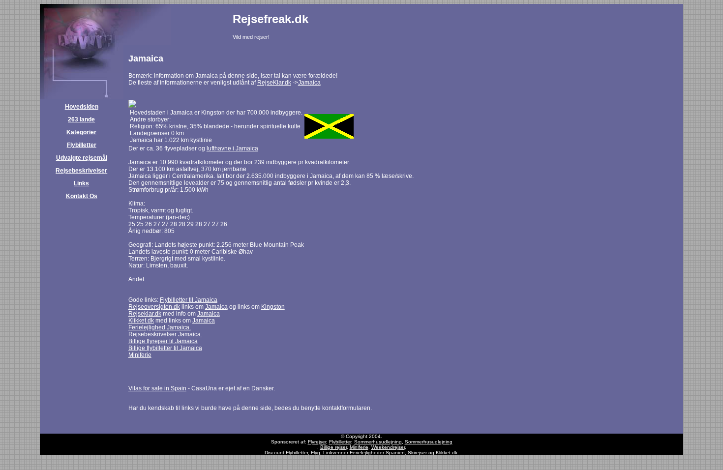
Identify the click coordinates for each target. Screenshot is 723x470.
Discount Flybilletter (286, 452)
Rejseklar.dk (144, 313)
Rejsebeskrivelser (81, 170)
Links (81, 183)
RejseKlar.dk (274, 82)
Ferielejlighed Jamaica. (159, 327)
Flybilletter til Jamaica (188, 299)
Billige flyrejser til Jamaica (163, 341)
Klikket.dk (141, 320)
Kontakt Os (81, 196)
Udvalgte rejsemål (81, 157)
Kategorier (81, 132)
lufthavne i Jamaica (232, 148)
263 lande (81, 119)
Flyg (315, 452)
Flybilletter (81, 145)
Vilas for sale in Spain (157, 388)
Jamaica (309, 82)
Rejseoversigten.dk (154, 306)
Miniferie (139, 355)
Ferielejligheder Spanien (377, 452)
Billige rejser (333, 447)
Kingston (273, 306)
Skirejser (417, 452)
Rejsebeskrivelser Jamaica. (165, 334)
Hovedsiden (81, 106)
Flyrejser (317, 441)
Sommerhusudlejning (378, 441)
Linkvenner (335, 452)
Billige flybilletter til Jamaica (165, 348)
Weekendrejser (388, 447)
